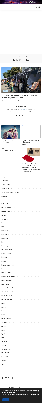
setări (18, 396)
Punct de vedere (6, 311)
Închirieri (4, 257)
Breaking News (6, 211)
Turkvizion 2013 (6, 349)
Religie (3, 315)
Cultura (3, 215)
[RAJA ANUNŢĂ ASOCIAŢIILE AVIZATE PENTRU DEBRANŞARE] (31, 132)
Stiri (5, 90)
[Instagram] (25, 115)
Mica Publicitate (6, 284)
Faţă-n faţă (4, 246)
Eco (2, 227)
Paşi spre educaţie (7, 295)
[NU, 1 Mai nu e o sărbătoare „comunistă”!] (10, 132)
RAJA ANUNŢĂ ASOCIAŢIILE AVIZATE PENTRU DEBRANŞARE (30, 142)
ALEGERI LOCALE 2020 (8, 188)
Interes (3, 261)
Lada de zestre (6, 272)
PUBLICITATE (5, 307)
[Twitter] (19, 115)
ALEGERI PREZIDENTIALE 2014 (10, 192)
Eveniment (4, 238)
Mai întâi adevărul (6, 280)
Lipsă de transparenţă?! (8, 276)
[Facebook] (16, 115)
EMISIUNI (4, 234)
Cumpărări (4, 219)
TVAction (6, 101)
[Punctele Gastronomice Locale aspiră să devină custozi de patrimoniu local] (21, 80)
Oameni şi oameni (7, 288)
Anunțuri (4, 200)
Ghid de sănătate (6, 250)
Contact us (23, 110)
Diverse (3, 223)
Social (3, 330)
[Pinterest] (22, 115)
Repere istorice (6, 318)
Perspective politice (7, 299)
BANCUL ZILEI (5, 204)
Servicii (3, 326)
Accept (6, 400)
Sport (3, 334)
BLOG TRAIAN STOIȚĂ (8, 207)
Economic (4, 230)
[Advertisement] (21, 32)
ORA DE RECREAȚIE (7, 292)
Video (3, 364)
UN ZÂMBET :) (5, 353)
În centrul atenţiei (6, 253)
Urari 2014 (4, 357)
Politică (3, 303)
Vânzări (3, 360)
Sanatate (4, 322)
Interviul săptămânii (7, 265)
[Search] (39, 7)
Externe (3, 242)
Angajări (4, 196)
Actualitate (4, 181)
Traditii (3, 345)
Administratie (5, 184)
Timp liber (4, 341)
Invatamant (5, 269)
